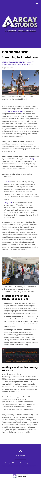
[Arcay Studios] (20, 28)
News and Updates (21, 61)
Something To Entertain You (20, 57)
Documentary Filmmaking (18, 63)
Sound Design (26, 64)
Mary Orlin (8, 203)
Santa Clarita (16, 64)
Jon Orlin (7, 182)
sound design (30, 159)
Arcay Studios (7, 61)
